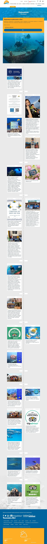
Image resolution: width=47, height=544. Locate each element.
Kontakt (25, 1)
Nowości (12, 524)
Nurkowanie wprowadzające (19, 522)
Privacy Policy (25, 524)
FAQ (30, 520)
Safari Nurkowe (6, 524)
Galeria (16, 524)
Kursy (23, 520)
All (23, 30)
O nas (21, 1)
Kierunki (26, 520)
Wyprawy (34, 520)
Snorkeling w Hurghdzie (8, 522)
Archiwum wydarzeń (9, 27)
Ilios (19, 520)
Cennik (13, 6)
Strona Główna (6, 520)
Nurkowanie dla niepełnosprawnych (31, 522)
